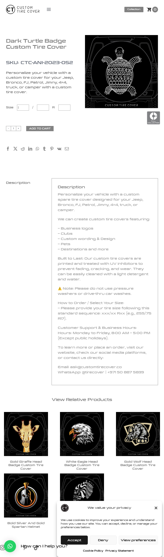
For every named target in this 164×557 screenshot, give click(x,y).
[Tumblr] (46, 149)
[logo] (22, 7)
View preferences (138, 540)
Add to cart (40, 128)
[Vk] (61, 149)
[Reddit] (24, 149)
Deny (103, 540)
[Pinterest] (53, 149)
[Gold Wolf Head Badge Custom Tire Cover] (138, 434)
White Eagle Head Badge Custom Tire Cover (81, 465)
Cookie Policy (93, 550)
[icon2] (16, 547)
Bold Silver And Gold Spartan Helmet (26, 525)
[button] (156, 508)
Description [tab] (18, 183)
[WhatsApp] (39, 149)
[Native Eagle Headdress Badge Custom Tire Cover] (82, 495)
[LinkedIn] (32, 149)
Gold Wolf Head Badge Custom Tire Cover (137, 465)
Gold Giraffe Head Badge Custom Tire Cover (25, 465)
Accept (74, 540)
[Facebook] (9, 149)
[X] (17, 149)
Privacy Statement (119, 550)
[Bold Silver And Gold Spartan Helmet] (26, 495)
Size (10, 107)
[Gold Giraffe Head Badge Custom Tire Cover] (26, 434)
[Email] (68, 149)
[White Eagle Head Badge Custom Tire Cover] (82, 434)
